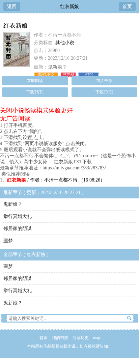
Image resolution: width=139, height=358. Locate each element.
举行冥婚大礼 (17, 216)
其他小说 (64, 42)
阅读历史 (81, 337)
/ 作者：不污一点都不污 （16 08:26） (56, 180)
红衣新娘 (69, 6)
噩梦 (8, 240)
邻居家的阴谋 (17, 228)
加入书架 (104, 80)
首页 (127, 6)
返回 (12, 6)
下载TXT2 (104, 92)
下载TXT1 (35, 92)
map (96, 337)
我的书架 (60, 337)
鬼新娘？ (57, 67)
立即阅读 (35, 80)
